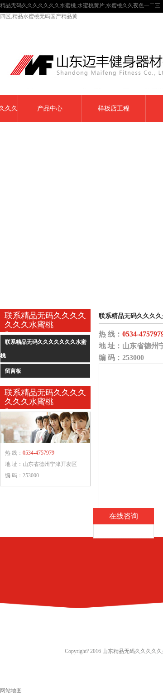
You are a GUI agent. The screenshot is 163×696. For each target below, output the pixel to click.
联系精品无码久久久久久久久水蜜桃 (43, 349)
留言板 (13, 371)
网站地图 (11, 690)
